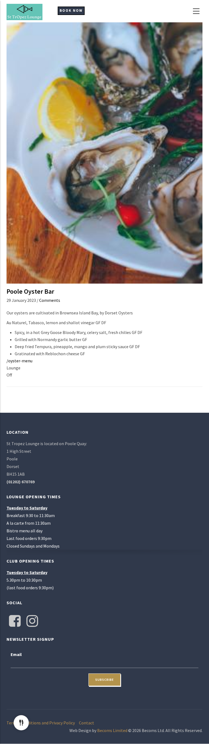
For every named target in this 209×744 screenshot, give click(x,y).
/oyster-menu (19, 360)
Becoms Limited (112, 730)
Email (16, 654)
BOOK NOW (71, 10)
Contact (86, 722)
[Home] (24, 11)
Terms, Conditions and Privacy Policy (41, 722)
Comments (49, 300)
